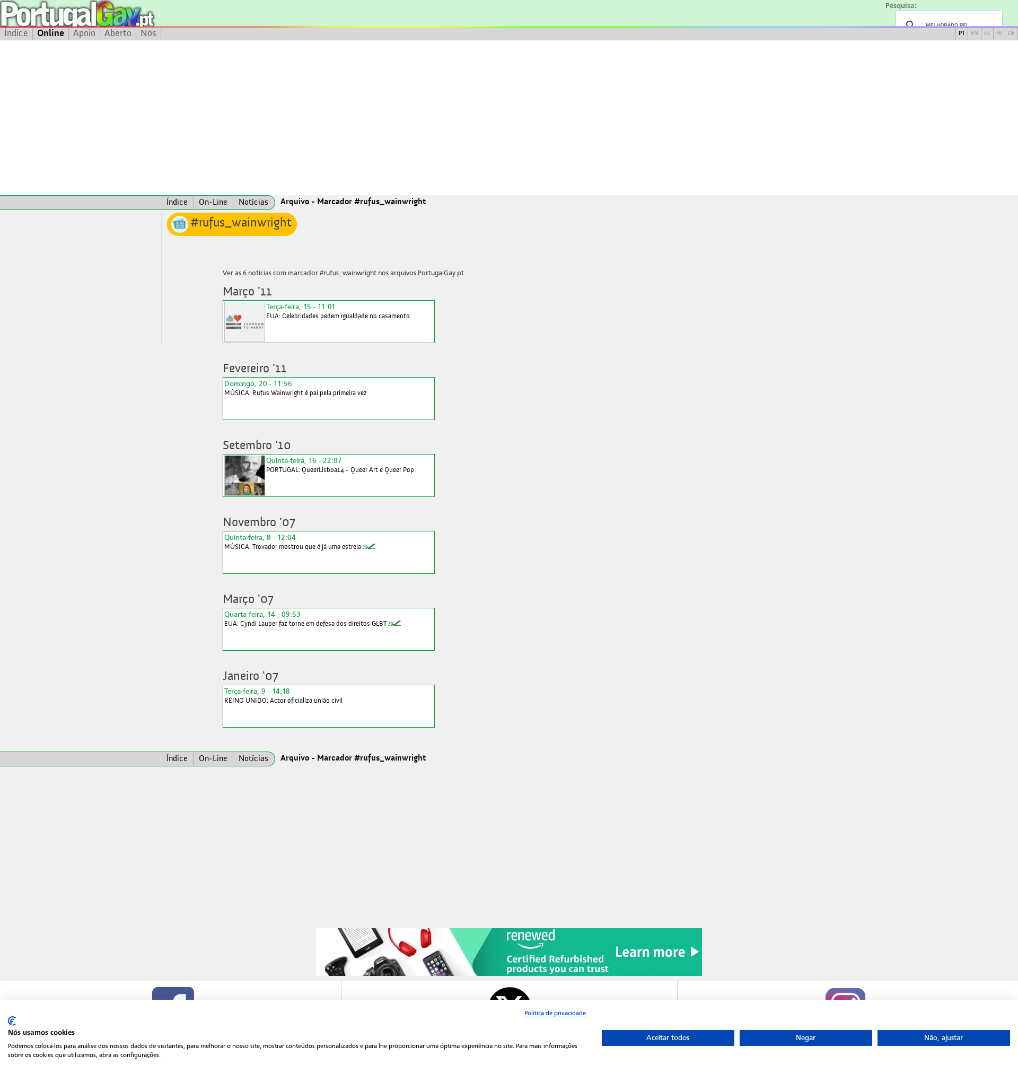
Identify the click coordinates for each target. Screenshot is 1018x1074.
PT (962, 34)
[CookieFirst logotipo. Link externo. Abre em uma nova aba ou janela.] (12, 1021)
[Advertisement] (509, 117)
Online (50, 33)
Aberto (117, 33)
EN (974, 34)
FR (999, 34)
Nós (148, 33)
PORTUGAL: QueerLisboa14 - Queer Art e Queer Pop (340, 465)
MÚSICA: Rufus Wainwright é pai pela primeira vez (295, 388)
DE (1011, 34)
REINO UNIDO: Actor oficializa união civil (283, 695)
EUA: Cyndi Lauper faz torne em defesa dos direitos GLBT (305, 618)
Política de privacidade (555, 1013)
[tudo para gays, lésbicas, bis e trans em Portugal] (106, 13)
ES (987, 34)
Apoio (84, 33)
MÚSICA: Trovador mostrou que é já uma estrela (292, 542)
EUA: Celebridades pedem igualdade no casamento (338, 311)
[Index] (80, 202)
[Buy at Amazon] (509, 974)
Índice (16, 33)
